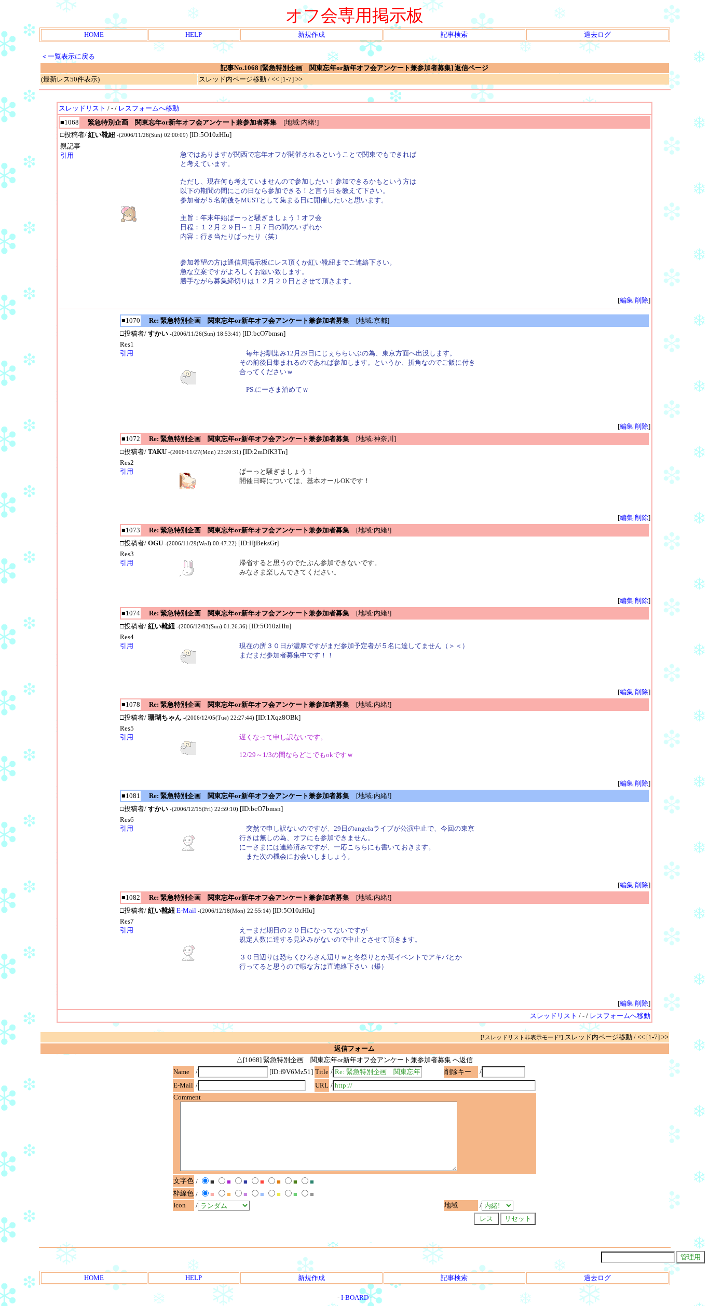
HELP (193, 34)
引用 (67, 155)
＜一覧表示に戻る (68, 56)
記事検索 (454, 34)
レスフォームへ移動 (148, 108)
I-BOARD (355, 1297)
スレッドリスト (82, 108)
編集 (626, 300)
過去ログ (597, 34)
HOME (94, 34)
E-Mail (186, 910)
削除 (641, 300)
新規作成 (311, 34)
